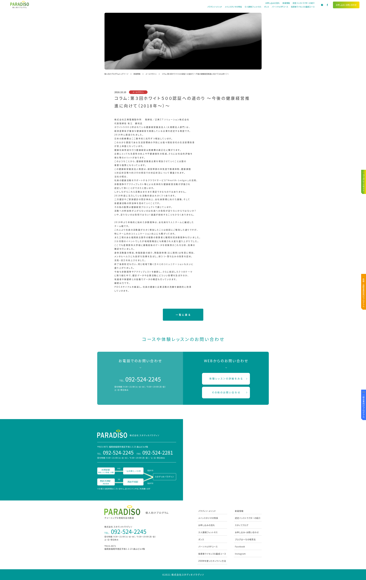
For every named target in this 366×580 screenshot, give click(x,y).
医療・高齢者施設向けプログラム (363, 292)
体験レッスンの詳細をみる (226, 378)
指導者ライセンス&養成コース (303, 6)
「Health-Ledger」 (177, 180)
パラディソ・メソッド (214, 6)
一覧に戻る (183, 314)
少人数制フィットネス (253, 6)
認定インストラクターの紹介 (304, 3)
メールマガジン (151, 74)
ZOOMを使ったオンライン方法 (212, 560)
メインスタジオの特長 (233, 6)
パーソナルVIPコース (280, 6)
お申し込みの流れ (272, 3)
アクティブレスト (135, 184)
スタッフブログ (241, 525)
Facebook (240, 546)
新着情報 (286, 3)
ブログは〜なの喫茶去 (245, 539)
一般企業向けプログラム (363, 406)
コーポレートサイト (363, 183)
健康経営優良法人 (156, 127)
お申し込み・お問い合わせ (346, 4)
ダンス (266, 6)
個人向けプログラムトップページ (116, 74)
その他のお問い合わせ (226, 392)
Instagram (240, 553)
